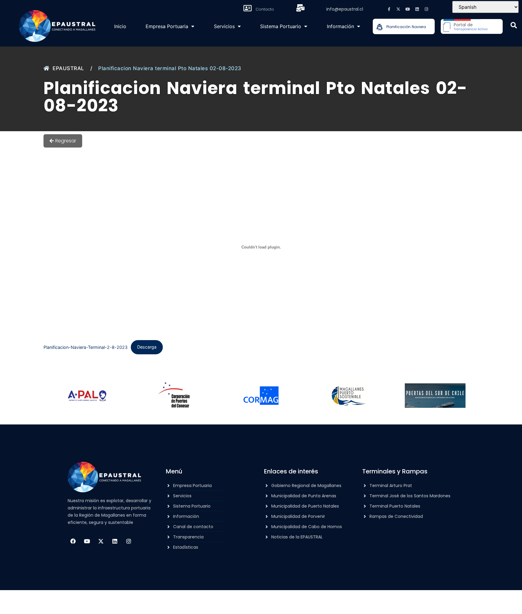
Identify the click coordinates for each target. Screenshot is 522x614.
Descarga (146, 346)
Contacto (265, 9)
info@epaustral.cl (344, 9)
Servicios (224, 26)
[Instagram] (426, 9)
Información (340, 26)
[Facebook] (73, 541)
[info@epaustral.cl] (300, 7)
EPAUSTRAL (68, 68)
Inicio (120, 26)
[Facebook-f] (389, 9)
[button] (514, 25)
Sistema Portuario (280, 26)
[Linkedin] (417, 9)
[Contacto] (247, 8)
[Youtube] (408, 9)
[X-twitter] (398, 9)
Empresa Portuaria (167, 26)
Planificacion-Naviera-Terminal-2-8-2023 (85, 346)
